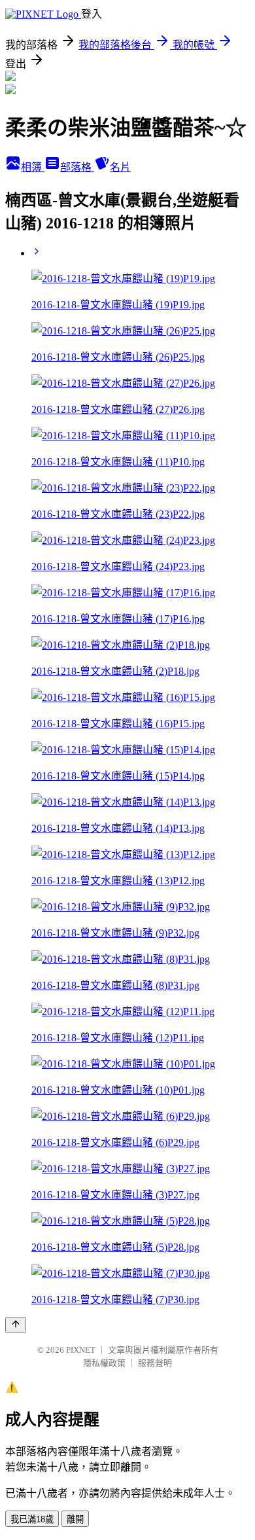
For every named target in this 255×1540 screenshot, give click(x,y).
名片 (120, 167)
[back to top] (15, 1325)
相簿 (32, 167)
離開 (75, 1519)
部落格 (77, 167)
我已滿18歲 (32, 1519)
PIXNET (80, 1350)
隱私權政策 (104, 1363)
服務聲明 (155, 1363)
